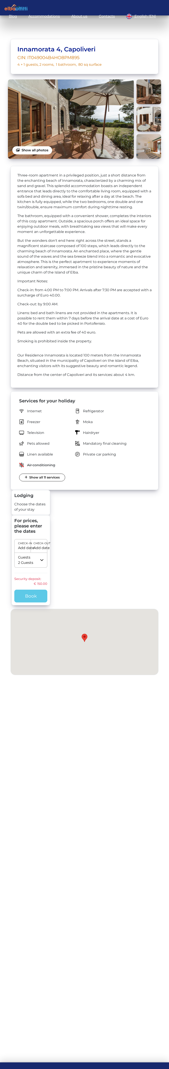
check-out (38, 543)
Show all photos (35, 150)
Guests (24, 557)
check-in (23, 543)
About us (79, 16)
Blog (13, 16)
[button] (30, 546)
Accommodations (44, 16)
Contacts (107, 16)
